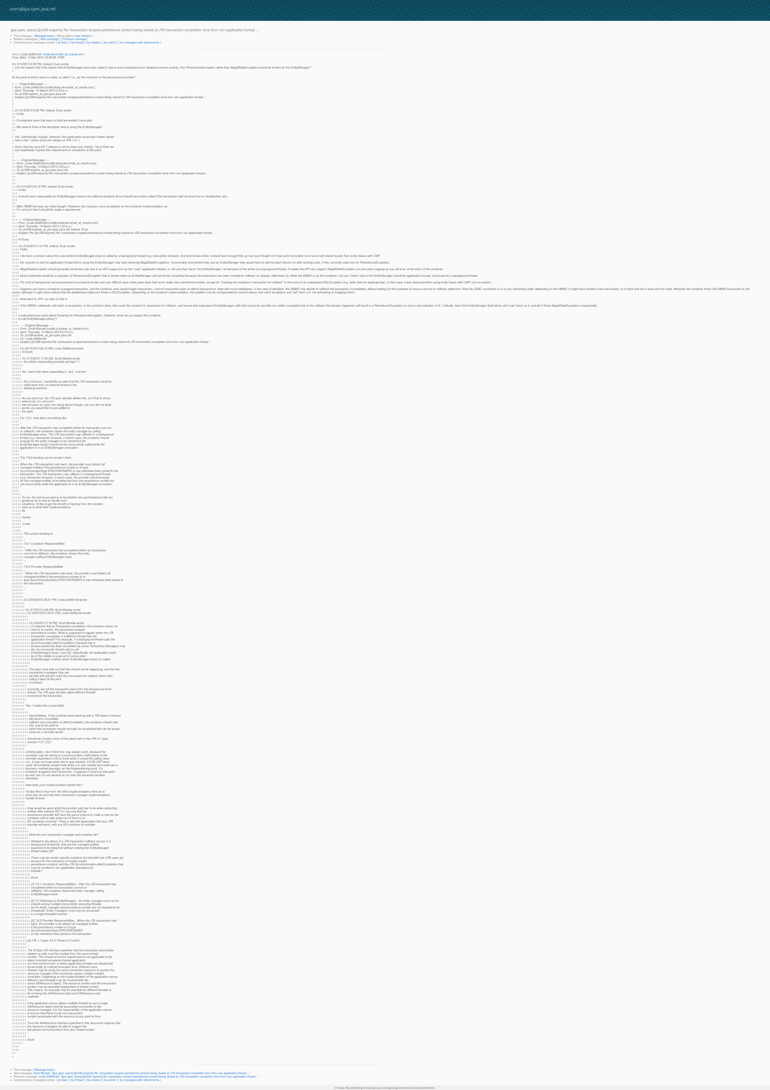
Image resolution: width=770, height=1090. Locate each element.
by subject (93, 42)
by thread (77, 42)
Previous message (74, 39)
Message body (44, 36)
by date (62, 42)
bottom (85, 36)
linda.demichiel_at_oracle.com (63, 54)
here (432, 1087)
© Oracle (339, 1087)
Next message (50, 39)
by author (110, 42)
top (78, 36)
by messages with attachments (139, 42)
